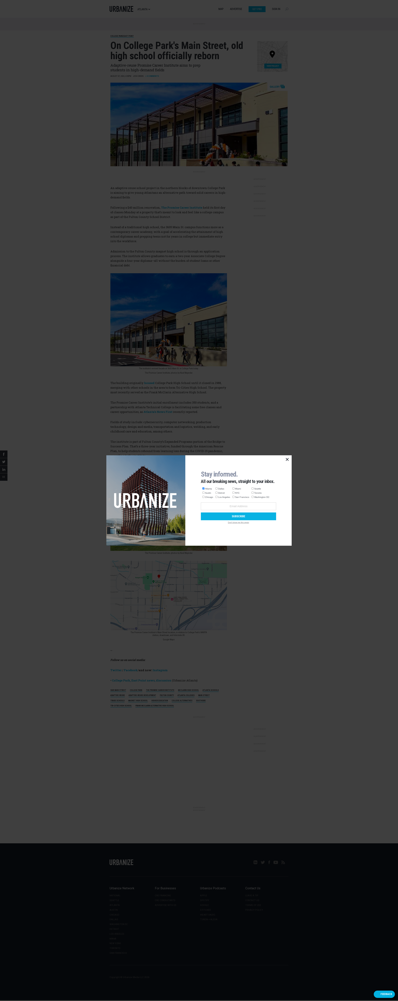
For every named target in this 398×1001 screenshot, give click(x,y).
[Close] (287, 460)
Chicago (209, 497)
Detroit (221, 493)
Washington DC (261, 497)
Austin (208, 493)
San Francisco (242, 497)
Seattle (257, 488)
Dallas (221, 488)
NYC (237, 493)
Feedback (386, 994)
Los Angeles (224, 497)
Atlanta (208, 488)
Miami (238, 488)
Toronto (258, 493)
